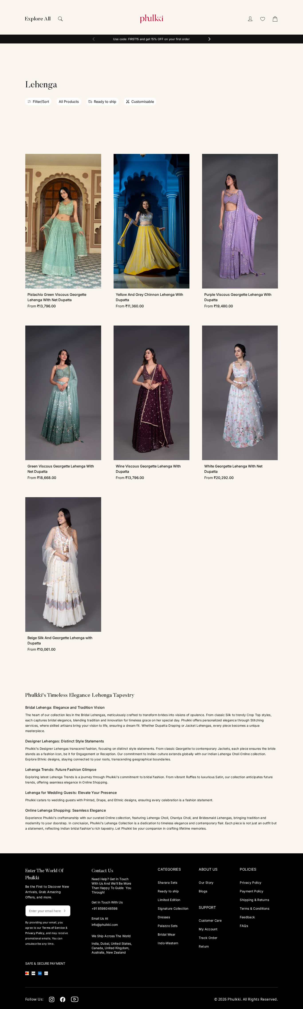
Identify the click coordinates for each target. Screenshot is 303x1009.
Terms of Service (53, 927)
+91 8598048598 (105, 908)
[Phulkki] (151, 19)
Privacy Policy (34, 933)
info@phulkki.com (105, 925)
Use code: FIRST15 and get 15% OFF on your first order (151, 39)
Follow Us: (34, 999)
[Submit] (61, 911)
